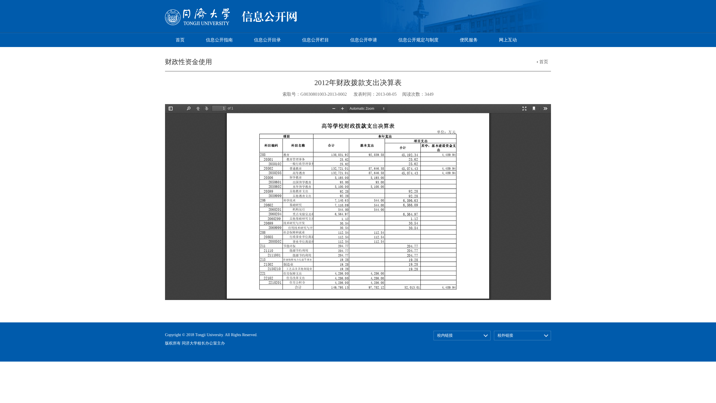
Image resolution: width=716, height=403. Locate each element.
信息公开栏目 (315, 40)
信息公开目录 (267, 40)
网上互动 (508, 40)
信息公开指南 (219, 40)
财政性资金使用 (188, 61)
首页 (180, 40)
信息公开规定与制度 (418, 40)
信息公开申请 (363, 40)
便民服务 (469, 40)
